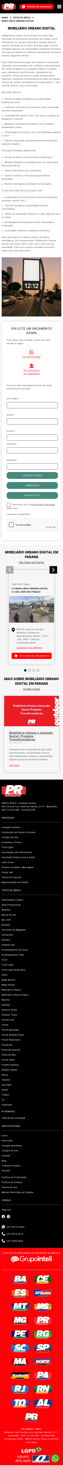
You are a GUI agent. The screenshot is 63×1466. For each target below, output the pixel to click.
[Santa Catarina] (20, 1348)
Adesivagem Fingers (12, 900)
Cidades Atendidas (12, 1146)
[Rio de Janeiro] (20, 1389)
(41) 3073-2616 (31, 370)
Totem (5, 1090)
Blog (4, 1161)
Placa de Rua (9, 1055)
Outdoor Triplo (9, 1015)
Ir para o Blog (31, 689)
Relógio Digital (9, 1070)
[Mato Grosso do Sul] (43, 1307)
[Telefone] (3, 1234)
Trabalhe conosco (11, 1166)
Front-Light (7, 847)
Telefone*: (12, 444)
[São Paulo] (43, 1348)
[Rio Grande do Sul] (43, 1334)
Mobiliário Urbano (11, 990)
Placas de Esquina (11, 877)
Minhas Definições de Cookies (17, 1192)
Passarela (7, 1045)
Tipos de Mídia (22, 17)
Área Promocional (11, 905)
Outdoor (6, 1005)
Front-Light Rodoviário (14, 970)
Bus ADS (6, 920)
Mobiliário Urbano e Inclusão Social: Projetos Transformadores (31, 736)
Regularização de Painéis (15, 882)
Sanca (5, 1075)
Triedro (5, 1095)
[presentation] (9, 570)
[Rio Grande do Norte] (43, 1389)
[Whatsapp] (3, 1227)
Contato (6, 1171)
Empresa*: (12, 460)
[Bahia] (20, 1279)
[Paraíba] (31, 1417)
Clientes (6, 1156)
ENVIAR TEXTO (32, 495)
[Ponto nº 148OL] (31, 609)
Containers (7, 935)
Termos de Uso (9, 1187)
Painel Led (7, 872)
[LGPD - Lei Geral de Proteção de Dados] (32, 1450)
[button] (25, 670)
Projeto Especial (10, 1065)
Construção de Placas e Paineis (18, 832)
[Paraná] (43, 1320)
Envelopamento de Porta (15, 950)
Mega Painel (8, 985)
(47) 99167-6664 (31, 357)
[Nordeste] (20, 1375)
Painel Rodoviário (11, 1040)
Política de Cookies (12, 1182)
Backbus (6, 910)
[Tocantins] (20, 1403)
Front (4, 960)
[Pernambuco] (20, 1334)
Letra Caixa (8, 862)
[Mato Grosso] (20, 1307)
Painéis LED (8, 1020)
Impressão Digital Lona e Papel (18, 857)
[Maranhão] (20, 1361)
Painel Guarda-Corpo (13, 1035)
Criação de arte (10, 1151)
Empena (6, 940)
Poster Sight (8, 1060)
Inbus (5, 975)
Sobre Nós (7, 1141)
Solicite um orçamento (39, 6)
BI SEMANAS (8, 1111)
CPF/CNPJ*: (13, 399)
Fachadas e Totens (12, 842)
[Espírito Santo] (20, 1293)
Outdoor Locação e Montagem (18, 867)
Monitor (6, 1000)
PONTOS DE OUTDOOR (13, 1118)
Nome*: (11, 415)
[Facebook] (3, 1217)
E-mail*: (11, 431)
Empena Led (8, 945)
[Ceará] (43, 1279)
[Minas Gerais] (20, 1320)
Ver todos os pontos (31, 562)
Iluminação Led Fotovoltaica (17, 852)
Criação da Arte (10, 837)
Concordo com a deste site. (31, 506)
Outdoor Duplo (9, 1010)
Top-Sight (7, 1085)
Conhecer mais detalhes (29, 648)
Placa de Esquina (11, 1050)
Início (5, 1136)
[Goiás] (43, 1293)
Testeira (6, 1080)
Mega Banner (8, 980)
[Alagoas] (43, 1403)
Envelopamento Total (13, 955)
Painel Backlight (10, 1030)
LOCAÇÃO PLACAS (32, 475)
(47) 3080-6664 (31, 374)
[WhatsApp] (55, 1458)
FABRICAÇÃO (32, 485)
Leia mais (14, 765)
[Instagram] (8, 1217)
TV (3, 1100)
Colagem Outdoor (11, 827)
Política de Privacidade (42, 504)
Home (5, 17)
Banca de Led (9, 915)
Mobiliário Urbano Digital (15, 995)
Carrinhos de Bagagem (14, 930)
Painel (5, 1025)
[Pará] (43, 1375)
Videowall (7, 1105)
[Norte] (43, 1361)
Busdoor (6, 925)
